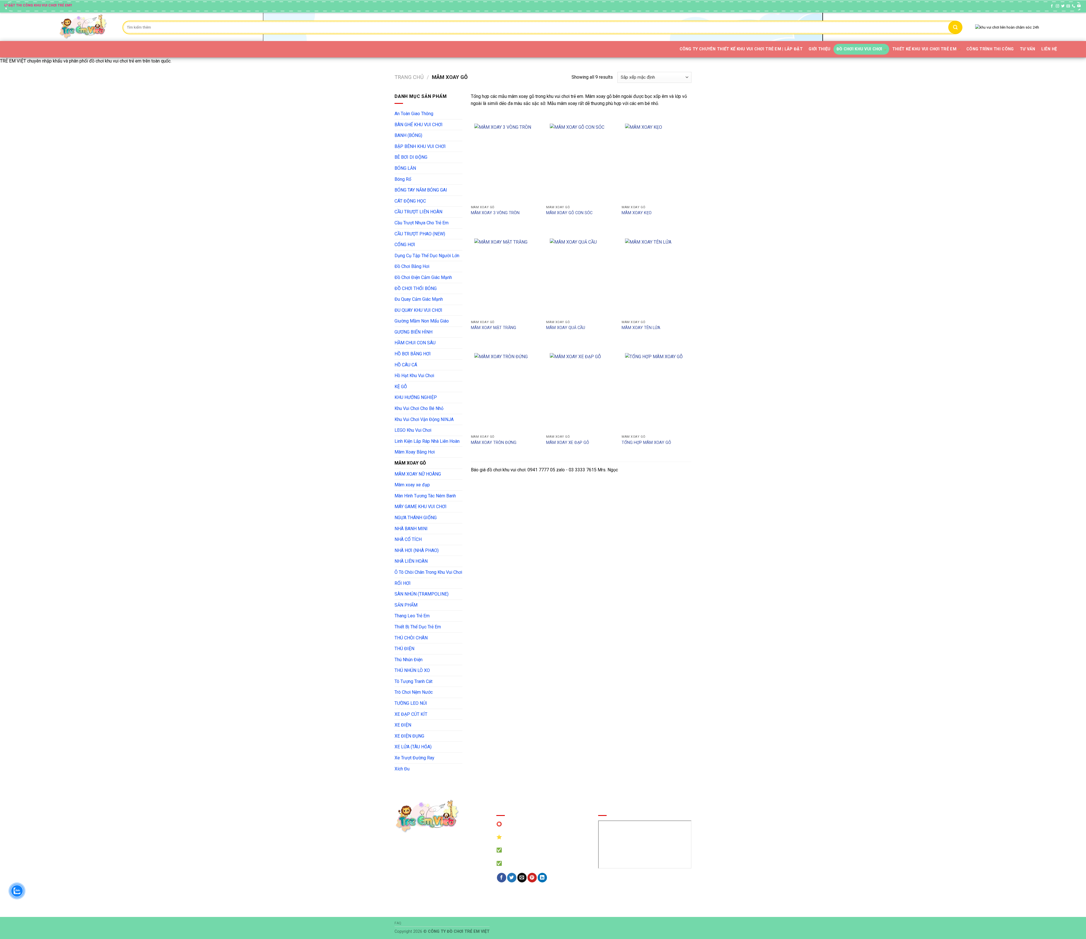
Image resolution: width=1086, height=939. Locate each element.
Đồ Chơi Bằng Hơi (412, 266)
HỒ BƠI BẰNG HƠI (413, 353)
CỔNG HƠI (405, 244)
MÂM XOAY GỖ (410, 463)
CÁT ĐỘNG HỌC (410, 201)
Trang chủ (409, 77)
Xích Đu (402, 769)
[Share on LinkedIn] (542, 877)
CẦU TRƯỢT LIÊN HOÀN (418, 211)
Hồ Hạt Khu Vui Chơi (414, 375)
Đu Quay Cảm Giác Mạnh (419, 299)
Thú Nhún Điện (409, 659)
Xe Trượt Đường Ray (414, 757)
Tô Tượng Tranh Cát (413, 681)
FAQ (398, 923)
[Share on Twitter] (511, 877)
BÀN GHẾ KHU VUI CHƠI (419, 124)
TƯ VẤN (1027, 49)
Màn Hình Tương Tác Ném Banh (425, 495)
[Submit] (955, 27)
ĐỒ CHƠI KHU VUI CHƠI (859, 49)
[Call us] (1073, 6)
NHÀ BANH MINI (411, 528)
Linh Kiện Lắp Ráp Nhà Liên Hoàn (427, 441)
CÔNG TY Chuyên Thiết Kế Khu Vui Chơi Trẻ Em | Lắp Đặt (741, 49)
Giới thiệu (819, 49)
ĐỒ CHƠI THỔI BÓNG (416, 288)
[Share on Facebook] (501, 877)
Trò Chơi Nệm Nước (414, 692)
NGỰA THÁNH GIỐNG (416, 517)
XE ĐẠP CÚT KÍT (411, 714)
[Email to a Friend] (522, 877)
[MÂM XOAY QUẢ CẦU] (581, 276)
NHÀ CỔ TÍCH (408, 539)
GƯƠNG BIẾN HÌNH (413, 332)
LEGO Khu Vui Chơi (413, 430)
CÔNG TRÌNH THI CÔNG (990, 49)
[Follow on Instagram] (1057, 6)
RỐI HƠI (403, 583)
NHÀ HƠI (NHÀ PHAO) (417, 550)
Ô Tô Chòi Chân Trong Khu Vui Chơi (428, 572)
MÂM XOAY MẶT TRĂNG (493, 327)
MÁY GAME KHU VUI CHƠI (421, 506)
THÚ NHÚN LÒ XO (412, 670)
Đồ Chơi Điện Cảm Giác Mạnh (423, 277)
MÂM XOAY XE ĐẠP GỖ (567, 442)
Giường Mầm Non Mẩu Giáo (422, 321)
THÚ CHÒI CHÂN (411, 638)
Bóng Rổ (403, 179)
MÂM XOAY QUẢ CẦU (565, 327)
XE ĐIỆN (403, 725)
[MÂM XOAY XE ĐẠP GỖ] (581, 390)
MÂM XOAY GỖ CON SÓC (569, 212)
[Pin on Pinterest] (532, 877)
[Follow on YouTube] (1079, 6)
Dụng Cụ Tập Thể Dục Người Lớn (427, 255)
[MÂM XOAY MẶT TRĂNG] (505, 276)
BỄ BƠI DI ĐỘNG (411, 157)
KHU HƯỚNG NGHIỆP (416, 397)
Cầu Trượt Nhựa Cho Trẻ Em (422, 222)
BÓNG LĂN (405, 168)
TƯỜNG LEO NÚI (411, 703)
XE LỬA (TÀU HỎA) (413, 746)
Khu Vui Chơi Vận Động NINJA (424, 419)
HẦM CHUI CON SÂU (415, 342)
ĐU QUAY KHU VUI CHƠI (418, 310)
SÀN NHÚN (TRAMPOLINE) (422, 594)
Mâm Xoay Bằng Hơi (415, 452)
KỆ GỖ (401, 386)
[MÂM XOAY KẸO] (656, 161)
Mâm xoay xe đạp (412, 484)
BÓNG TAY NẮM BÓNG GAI (421, 190)
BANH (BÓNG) (408, 135)
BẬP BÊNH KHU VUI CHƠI (420, 146)
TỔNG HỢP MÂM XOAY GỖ (646, 442)
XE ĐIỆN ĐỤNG (409, 736)
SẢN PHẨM (406, 605)
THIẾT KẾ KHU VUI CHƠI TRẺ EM (924, 49)
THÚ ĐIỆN (404, 648)
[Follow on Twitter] (1063, 6)
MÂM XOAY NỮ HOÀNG (418, 474)
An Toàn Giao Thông (414, 113)
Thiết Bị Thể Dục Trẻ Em (418, 626)
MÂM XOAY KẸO (637, 212)
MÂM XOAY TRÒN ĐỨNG (493, 442)
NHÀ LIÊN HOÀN (411, 561)
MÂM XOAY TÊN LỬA (641, 327)
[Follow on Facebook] (1051, 6)
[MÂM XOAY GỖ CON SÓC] (581, 161)
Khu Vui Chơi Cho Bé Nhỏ (419, 408)
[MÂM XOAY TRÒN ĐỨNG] (505, 390)
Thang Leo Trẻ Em (412, 615)
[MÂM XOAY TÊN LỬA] (656, 276)
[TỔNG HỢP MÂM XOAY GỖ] (656, 390)
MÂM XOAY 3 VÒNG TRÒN (495, 212)
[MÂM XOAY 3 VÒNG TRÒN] (505, 161)
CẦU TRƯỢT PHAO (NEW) (420, 234)
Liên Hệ (1049, 49)
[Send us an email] (1068, 6)
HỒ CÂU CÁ (406, 365)
